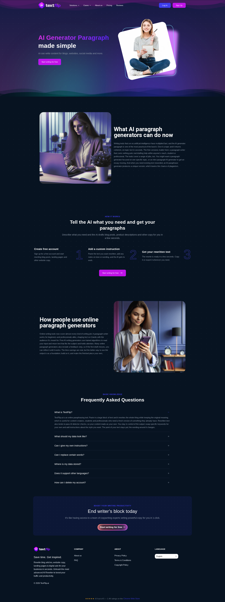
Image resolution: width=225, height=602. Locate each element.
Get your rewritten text (156, 251)
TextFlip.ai (44, 583)
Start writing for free (50, 62)
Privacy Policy (120, 555)
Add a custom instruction (104, 249)
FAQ (76, 560)
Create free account (46, 249)
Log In (164, 5)
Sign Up (179, 5)
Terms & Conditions (122, 560)
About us (78, 555)
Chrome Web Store (131, 598)
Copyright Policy (121, 565)
